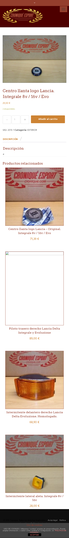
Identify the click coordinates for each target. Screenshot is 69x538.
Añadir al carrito (48, 119)
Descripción (10, 139)
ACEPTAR (34, 535)
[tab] (12, 139)
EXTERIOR (32, 130)
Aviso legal (53, 520)
